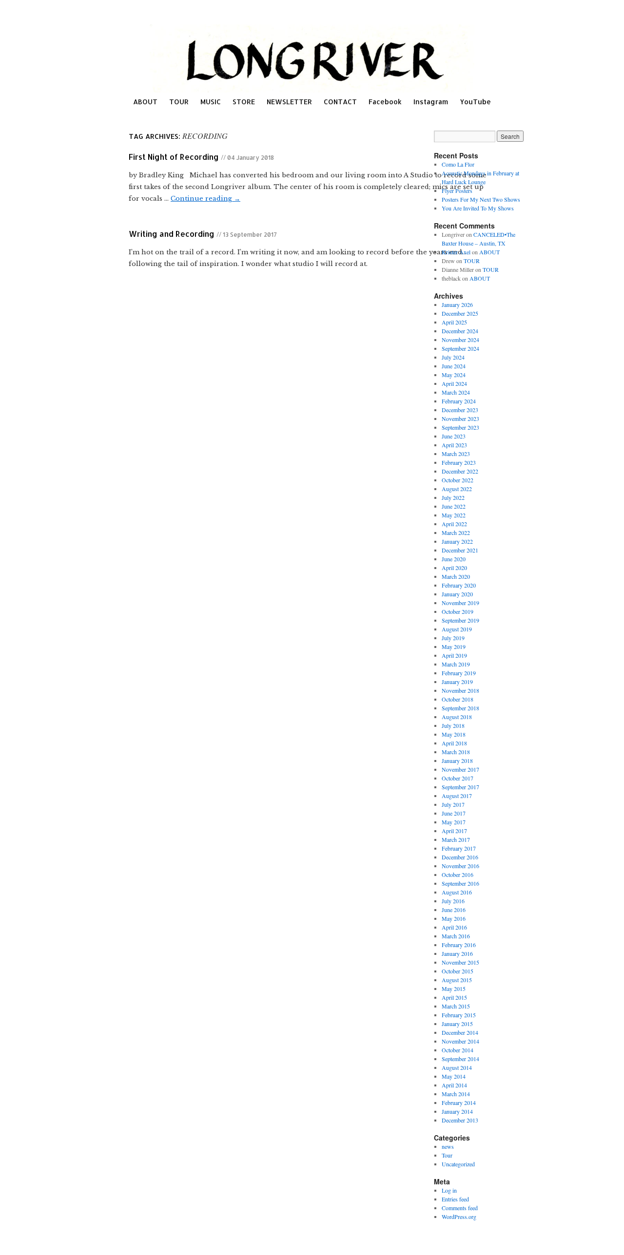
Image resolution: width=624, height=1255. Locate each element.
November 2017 (460, 769)
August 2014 (457, 1067)
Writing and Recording (171, 233)
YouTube (475, 101)
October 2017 (457, 778)
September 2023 (460, 427)
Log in (449, 1190)
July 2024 (453, 357)
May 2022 (454, 515)
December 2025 (460, 313)
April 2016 (454, 927)
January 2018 (457, 760)
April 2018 (454, 743)
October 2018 (457, 699)
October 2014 (457, 1050)
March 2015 (456, 1006)
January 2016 (457, 953)
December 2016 (460, 857)
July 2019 (453, 638)
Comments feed (460, 1208)
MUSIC (210, 101)
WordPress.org (459, 1216)
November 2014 (460, 1041)
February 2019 (459, 673)
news (448, 1146)
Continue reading (205, 198)
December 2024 (460, 331)
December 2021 (460, 550)
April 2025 (454, 322)
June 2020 (454, 559)
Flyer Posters (457, 190)
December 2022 (460, 471)
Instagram (430, 101)
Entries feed (455, 1199)
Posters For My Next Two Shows (481, 199)
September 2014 (460, 1059)
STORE (244, 101)
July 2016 (453, 901)
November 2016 (460, 866)
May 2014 (454, 1076)
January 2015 (457, 1023)
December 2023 (460, 410)
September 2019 (460, 620)
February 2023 (459, 462)
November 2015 (460, 962)
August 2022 (457, 489)
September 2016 (460, 883)
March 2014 (456, 1094)
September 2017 (460, 787)
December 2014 (460, 1032)
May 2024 (454, 375)
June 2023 (454, 436)
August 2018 (457, 717)
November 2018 (460, 690)
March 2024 (456, 392)
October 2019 (457, 611)
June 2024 (454, 366)
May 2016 (454, 918)
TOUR (179, 101)
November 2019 (460, 603)
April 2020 (454, 567)
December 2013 (460, 1120)
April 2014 (454, 1085)
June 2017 (454, 813)
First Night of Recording (174, 157)
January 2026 (457, 304)
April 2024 (454, 383)
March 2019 (456, 664)
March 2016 (456, 936)
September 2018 (460, 708)
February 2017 (459, 848)
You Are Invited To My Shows (478, 208)
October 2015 (457, 971)
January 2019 (457, 681)
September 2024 (460, 348)
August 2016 (457, 892)
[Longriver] (312, 58)
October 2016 (457, 874)
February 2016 (459, 945)
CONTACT (340, 101)
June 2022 (454, 506)
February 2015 (459, 1015)
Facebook (385, 101)
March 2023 (456, 453)
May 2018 (454, 734)
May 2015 (454, 988)
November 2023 (460, 418)
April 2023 (454, 445)
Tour (447, 1155)
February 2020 (459, 585)
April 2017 (454, 831)
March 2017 (456, 839)
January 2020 (457, 594)
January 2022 (457, 541)
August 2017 (457, 795)
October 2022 (457, 480)
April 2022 (454, 524)
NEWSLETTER (289, 101)
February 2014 (459, 1102)
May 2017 (454, 822)
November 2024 (460, 339)
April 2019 (454, 655)
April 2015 (454, 997)
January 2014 (457, 1111)
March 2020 (456, 576)
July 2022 (453, 497)
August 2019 (457, 629)
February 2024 (459, 401)
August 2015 (457, 980)
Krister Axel (456, 252)
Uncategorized (458, 1164)
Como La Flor (458, 164)
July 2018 (453, 725)
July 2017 (453, 804)
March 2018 (456, 752)
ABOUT (145, 101)
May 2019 (454, 646)
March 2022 (456, 532)
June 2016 (454, 909)
